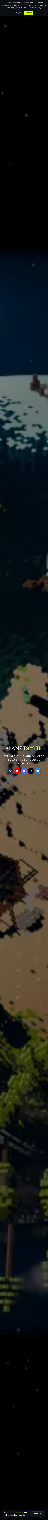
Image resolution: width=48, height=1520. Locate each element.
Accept (29, 13)
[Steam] (10, 771)
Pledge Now (37, 1514)
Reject (19, 13)
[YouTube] (17, 771)
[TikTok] (31, 771)
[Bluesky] (37, 771)
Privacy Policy (35, 8)
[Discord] (24, 771)
